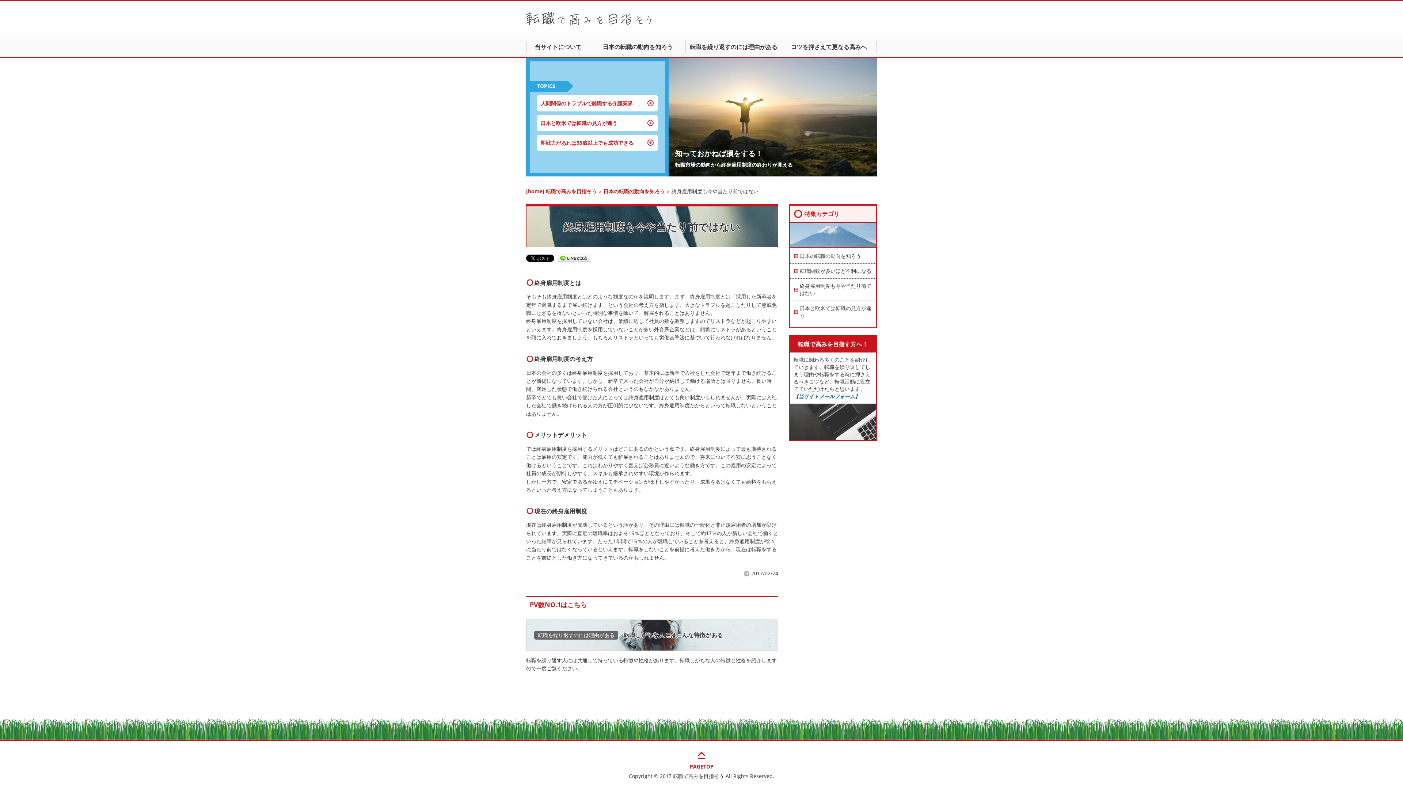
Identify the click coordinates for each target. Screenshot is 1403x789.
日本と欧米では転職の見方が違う (579, 122)
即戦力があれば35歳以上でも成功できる (587, 142)
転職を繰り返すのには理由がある (733, 47)
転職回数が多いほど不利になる (835, 270)
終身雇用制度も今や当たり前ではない (835, 289)
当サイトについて (558, 47)
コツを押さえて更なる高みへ (829, 47)
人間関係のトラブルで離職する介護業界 (587, 103)
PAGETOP (702, 759)
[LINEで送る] (574, 257)
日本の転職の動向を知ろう (638, 47)
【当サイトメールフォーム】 (827, 396)
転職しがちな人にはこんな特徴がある (673, 635)
